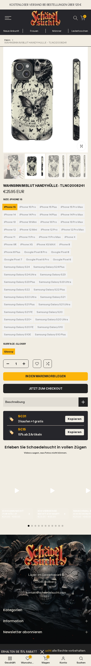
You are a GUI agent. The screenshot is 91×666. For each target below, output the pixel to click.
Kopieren (74, 419)
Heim (7, 40)
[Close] (42, 652)
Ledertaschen (80, 31)
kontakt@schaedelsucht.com (46, 592)
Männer (56, 31)
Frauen (34, 31)
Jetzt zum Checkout (45, 388)
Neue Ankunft (11, 31)
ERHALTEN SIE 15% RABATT (19, 651)
